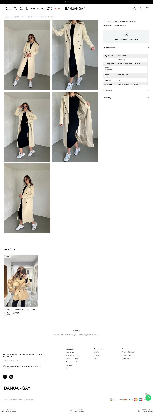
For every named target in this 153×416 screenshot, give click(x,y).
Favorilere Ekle (36, 257)
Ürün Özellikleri (109, 48)
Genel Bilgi (107, 97)
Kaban (56, 335)
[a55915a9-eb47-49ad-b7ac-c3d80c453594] (130, 399)
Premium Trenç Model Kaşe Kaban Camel (19, 309)
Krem (71, 335)
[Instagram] (11, 377)
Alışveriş (97, 355)
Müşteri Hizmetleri (72, 362)
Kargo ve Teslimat (72, 359)
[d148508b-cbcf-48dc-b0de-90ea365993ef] (17, 388)
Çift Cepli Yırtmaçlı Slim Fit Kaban (86, 335)
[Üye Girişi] (140, 8)
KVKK (96, 358)
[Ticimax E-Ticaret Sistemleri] (147, 394)
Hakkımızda (70, 352)
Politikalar (69, 365)
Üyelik (96, 352)
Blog (67, 368)
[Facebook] (5, 377)
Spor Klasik (64, 335)
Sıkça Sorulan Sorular (73, 355)
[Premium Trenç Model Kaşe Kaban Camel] (21, 281)
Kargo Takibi (126, 358)
